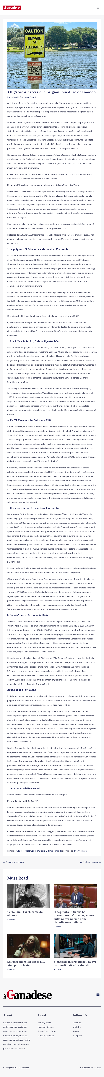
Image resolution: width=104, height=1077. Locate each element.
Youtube (77, 1027)
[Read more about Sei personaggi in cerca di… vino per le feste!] (28, 945)
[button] (98, 994)
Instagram (77, 1035)
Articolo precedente (13, 862)
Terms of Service (45, 1027)
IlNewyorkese (80, 850)
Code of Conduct (46, 1035)
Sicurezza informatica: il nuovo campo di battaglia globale (75, 963)
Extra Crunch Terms (47, 1031)
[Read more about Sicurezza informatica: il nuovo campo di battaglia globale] (75, 945)
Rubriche (11, 97)
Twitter (76, 1031)
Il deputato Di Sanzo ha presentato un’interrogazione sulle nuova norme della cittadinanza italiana (74, 917)
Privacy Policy (44, 1022)
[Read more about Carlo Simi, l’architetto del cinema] (28, 895)
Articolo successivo (90, 862)
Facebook (77, 1022)
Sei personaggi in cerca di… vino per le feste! (26, 963)
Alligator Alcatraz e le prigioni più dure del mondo (39, 850)
